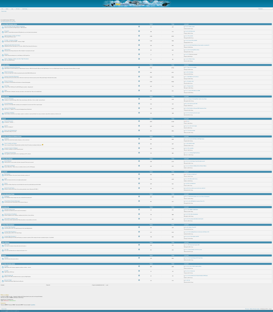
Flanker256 (187, 257)
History (6, 183)
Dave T (186, 67)
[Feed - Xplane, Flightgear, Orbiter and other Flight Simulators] (139, 58)
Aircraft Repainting (8, 103)
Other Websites (5, 242)
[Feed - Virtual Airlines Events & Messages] (139, 201)
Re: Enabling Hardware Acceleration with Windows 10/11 (199, 231)
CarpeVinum (187, 201)
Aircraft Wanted (7, 161)
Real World (4, 171)
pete (185, 121)
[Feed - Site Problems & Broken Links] (139, 218)
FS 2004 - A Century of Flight (10, 40)
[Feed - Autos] (139, 178)
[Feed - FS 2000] (139, 270)
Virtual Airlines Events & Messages (12, 201)
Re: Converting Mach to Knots (194, 49)
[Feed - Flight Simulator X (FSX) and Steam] (139, 35)
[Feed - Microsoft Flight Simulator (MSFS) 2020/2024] (139, 26)
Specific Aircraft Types (9, 188)
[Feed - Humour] (139, 125)
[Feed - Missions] (139, 54)
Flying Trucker (187, 125)
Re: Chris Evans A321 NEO (192, 103)
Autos (5, 178)
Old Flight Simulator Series (8, 264)
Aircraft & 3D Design (9, 98)
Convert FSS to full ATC (193, 40)
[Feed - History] (139, 183)
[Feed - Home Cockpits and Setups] (139, 143)
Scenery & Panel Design (9, 108)
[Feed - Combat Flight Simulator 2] (139, 231)
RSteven (186, 103)
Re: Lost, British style (192, 183)
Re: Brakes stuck (192, 31)
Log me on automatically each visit (98, 285)
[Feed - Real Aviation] (139, 174)
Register (7, 8)
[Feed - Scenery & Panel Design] (139, 108)
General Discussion (8, 121)
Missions (6, 54)
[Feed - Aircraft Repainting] (139, 103)
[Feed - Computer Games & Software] (139, 148)
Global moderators (12, 300)
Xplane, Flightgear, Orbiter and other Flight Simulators (16, 58)
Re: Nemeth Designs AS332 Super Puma (196, 257)
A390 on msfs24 (192, 26)
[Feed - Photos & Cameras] (139, 81)
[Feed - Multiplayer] (139, 196)
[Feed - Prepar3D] (139, 31)
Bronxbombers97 (188, 236)
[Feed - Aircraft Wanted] (139, 161)
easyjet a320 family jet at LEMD (194, 90)
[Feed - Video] (139, 90)
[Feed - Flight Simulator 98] (139, 275)
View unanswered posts (5, 21)
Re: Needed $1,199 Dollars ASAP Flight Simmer (196, 138)
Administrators (6, 300)
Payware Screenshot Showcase (11, 76)
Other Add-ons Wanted (9, 165)
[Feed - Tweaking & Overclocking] (139, 152)
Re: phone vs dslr (191, 81)
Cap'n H (186, 108)
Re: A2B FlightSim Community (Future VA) (196, 201)
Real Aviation (7, 174)
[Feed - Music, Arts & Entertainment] (139, 130)
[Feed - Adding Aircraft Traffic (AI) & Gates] (139, 45)
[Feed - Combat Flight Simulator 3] (139, 236)
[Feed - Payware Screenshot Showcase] (139, 76)
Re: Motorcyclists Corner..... (193, 178)
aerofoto (186, 244)
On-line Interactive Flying (8, 194)
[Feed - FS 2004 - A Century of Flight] (139, 40)
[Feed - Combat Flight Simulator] (139, 227)
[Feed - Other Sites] (139, 244)
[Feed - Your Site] (139, 249)
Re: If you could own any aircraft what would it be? (196, 188)
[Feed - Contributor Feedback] (139, 112)
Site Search (18, 8)
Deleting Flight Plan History (195, 152)
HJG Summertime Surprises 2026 (193, 244)
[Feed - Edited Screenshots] (139, 72)
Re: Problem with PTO (195, 236)
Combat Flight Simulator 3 (10, 236)
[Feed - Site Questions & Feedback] (139, 214)
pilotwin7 (186, 35)
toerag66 (186, 183)
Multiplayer (6, 196)
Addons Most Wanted (7, 158)
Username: (2, 285)
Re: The (188, 280)
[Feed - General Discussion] (139, 121)
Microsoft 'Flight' (8, 280)
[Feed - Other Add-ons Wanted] (139, 165)
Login (12, 8)
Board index (4, 11)
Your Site (6, 249)
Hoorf (186, 280)
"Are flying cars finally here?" (192, 174)
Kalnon (186, 218)
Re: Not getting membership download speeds (195, 218)
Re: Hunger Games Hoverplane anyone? (198, 161)
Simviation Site (5, 207)
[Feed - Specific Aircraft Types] (139, 188)
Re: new (188, 121)
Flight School (7, 49)
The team (247, 308)
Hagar (186, 227)
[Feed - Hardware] (139, 138)
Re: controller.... (191, 148)
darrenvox (186, 90)
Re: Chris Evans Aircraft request (194, 112)
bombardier (187, 26)
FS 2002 (6, 266)
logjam (186, 188)
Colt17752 (186, 130)
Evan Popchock (187, 266)
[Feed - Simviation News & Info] (139, 209)
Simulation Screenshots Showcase (12, 67)
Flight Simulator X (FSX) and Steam (12, 35)
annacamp (186, 49)
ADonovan (187, 196)
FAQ (2, 8)
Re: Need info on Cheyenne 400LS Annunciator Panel (197, 108)
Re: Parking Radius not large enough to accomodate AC (199, 45)
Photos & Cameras (8, 81)
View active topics (12, 21)
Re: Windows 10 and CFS (191, 227)
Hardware (6, 138)
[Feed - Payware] (139, 257)
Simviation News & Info (9, 209)
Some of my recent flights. (192, 67)
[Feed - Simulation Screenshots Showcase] (139, 67)
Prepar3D (6, 31)
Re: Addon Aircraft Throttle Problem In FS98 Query (199, 275)
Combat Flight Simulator (9, 227)
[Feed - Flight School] (139, 49)
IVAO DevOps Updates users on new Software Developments (199, 196)
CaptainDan (187, 31)
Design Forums (5, 96)
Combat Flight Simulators (8, 224)
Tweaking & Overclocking (10, 152)
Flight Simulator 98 (8, 275)
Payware (4, 255)
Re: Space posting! (192, 130)
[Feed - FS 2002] (139, 266)
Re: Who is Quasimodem (193, 214)
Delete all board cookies (254, 308)
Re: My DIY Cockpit (191, 143)
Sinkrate (186, 138)
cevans (186, 143)
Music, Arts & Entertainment (10, 130)
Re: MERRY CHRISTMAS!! (193, 209)
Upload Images (24, 8)
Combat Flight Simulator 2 (10, 231)
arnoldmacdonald (188, 161)
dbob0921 (186, 112)
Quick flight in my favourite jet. (193, 76)
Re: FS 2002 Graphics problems (195, 266)
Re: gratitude (190, 35)
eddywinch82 (187, 275)
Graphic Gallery (5, 65)
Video (5, 90)
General (4, 118)
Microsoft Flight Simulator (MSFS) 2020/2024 (14, 26)
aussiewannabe (187, 45)
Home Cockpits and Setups (10, 143)
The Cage (6, 85)
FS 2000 (6, 270)
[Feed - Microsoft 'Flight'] (139, 280)
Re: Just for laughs (193, 125)
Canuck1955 (187, 54)
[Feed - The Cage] (139, 85)
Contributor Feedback (9, 112)
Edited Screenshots (8, 71)
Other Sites (6, 244)
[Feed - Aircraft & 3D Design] (139, 98)
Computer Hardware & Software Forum (11, 136)
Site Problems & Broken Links (11, 218)
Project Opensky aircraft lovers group (195, 249)
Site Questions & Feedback (10, 214)
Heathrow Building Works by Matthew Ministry (198, 165)
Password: (48, 285)
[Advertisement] (136, 15)
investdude (187, 40)
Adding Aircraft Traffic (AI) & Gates (12, 45)
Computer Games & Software (11, 148)
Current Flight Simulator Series (9, 24)
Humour (6, 125)
